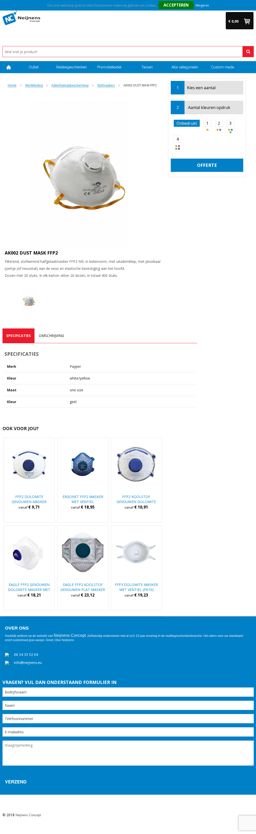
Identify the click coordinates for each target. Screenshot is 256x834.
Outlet (33, 67)
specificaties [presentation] (18, 335)
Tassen (147, 67)
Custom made (222, 67)
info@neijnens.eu (28, 662)
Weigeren (202, 5)
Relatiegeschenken (71, 67)
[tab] (18, 335)
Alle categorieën (185, 67)
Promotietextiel (109, 67)
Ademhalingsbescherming (70, 85)
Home (8, 67)
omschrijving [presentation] (51, 335)
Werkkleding (34, 85)
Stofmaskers (106, 85)
